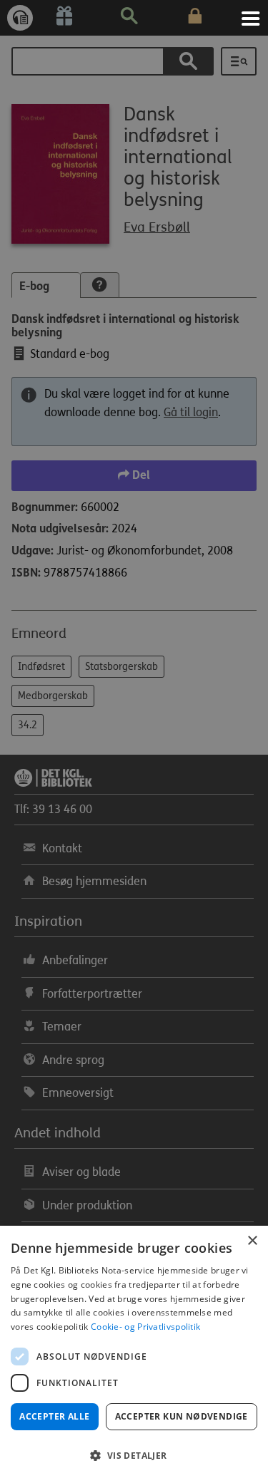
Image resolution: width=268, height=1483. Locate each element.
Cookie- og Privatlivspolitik (145, 1327)
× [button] (252, 1241)
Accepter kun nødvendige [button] (181, 1416)
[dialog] (134, 1354)
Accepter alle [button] (54, 1416)
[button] (134, 1456)
